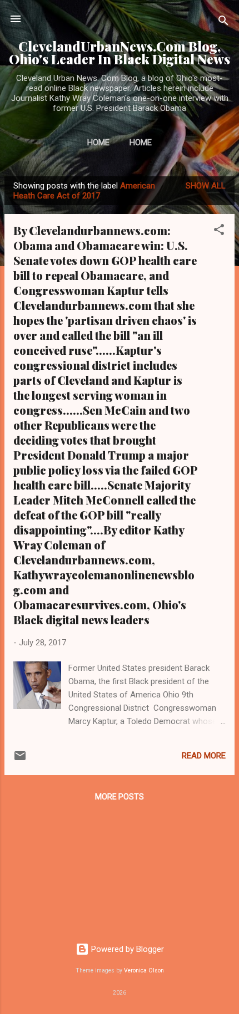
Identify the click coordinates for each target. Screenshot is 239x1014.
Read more (204, 756)
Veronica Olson (144, 970)
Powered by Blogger (126, 949)
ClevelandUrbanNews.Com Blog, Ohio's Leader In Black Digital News (119, 53)
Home (98, 142)
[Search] (223, 22)
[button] (219, 231)
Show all (206, 186)
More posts (119, 796)
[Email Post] (20, 760)
